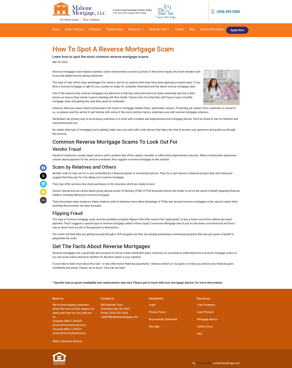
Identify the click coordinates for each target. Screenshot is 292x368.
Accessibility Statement (163, 319)
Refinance (95, 29)
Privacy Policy (157, 312)
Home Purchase (74, 29)
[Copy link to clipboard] (43, 200)
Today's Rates (114, 29)
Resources (135, 29)
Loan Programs (206, 304)
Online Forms (205, 326)
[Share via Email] (43, 192)
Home (55, 29)
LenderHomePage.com (226, 363)
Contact (179, 29)
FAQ (199, 333)
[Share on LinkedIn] (43, 184)
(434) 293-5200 (228, 12)
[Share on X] (43, 176)
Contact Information (211, 29)
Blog (192, 29)
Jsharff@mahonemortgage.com (119, 317)
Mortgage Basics (207, 319)
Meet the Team (158, 29)
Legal (152, 304)
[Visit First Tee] (165, 11)
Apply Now (237, 30)
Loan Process (205, 312)
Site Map (154, 326)
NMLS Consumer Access (67, 341)
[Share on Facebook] (43, 167)
